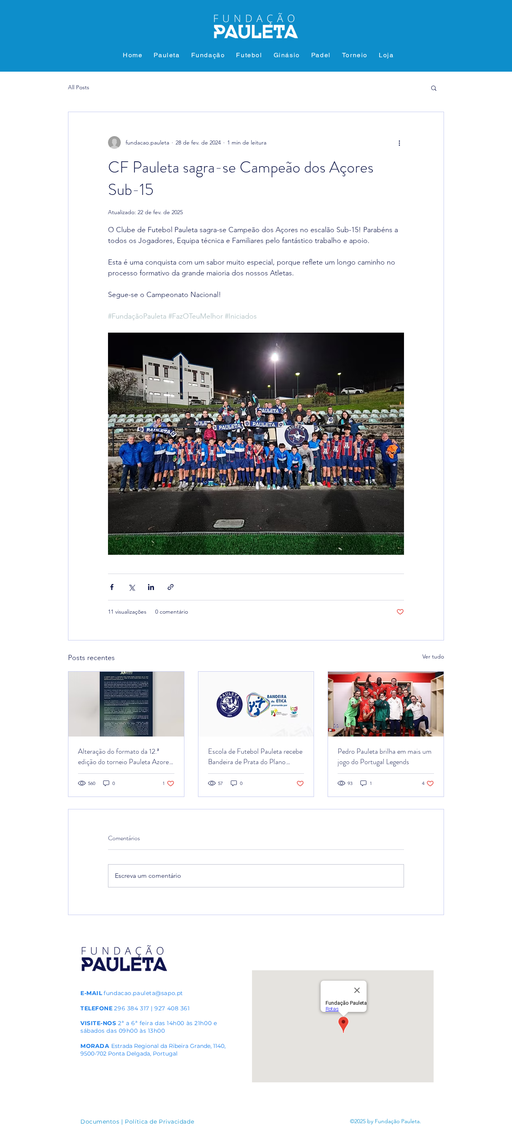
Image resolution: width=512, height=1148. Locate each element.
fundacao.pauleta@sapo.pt (143, 993)
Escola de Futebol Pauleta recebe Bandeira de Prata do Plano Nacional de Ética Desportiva (255, 756)
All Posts (78, 87)
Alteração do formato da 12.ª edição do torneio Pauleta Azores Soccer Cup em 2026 (125, 756)
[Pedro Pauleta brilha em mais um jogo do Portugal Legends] (386, 704)
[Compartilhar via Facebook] (112, 587)
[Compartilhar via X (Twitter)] (131, 587)
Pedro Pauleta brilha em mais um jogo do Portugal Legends (385, 756)
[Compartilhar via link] (170, 587)
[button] (434, 87)
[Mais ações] (399, 142)
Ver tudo (433, 656)
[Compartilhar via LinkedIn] (151, 587)
